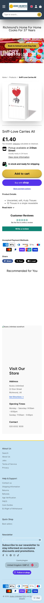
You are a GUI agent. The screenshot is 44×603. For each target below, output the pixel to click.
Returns (5, 490)
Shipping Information (11, 487)
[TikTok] (18, 555)
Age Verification (9, 498)
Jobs (4, 460)
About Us (6, 457)
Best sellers (7, 524)
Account (36, 6)
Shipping (16, 144)
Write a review (22, 229)
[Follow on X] (7, 555)
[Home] (18, 6)
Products (12, 77)
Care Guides (7, 505)
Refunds (5, 494)
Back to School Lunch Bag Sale (22, 46)
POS (24, 596)
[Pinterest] (11, 555)
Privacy (5, 468)
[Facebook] (3, 555)
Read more (7, 207)
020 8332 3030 (16, 426)
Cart (40, 6)
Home (4, 77)
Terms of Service (9, 464)
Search (5, 453)
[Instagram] (14, 555)
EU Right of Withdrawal (12, 509)
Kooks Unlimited (16, 596)
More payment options (22, 189)
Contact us (7, 483)
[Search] (39, 15)
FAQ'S (4, 501)
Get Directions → (16, 397)
